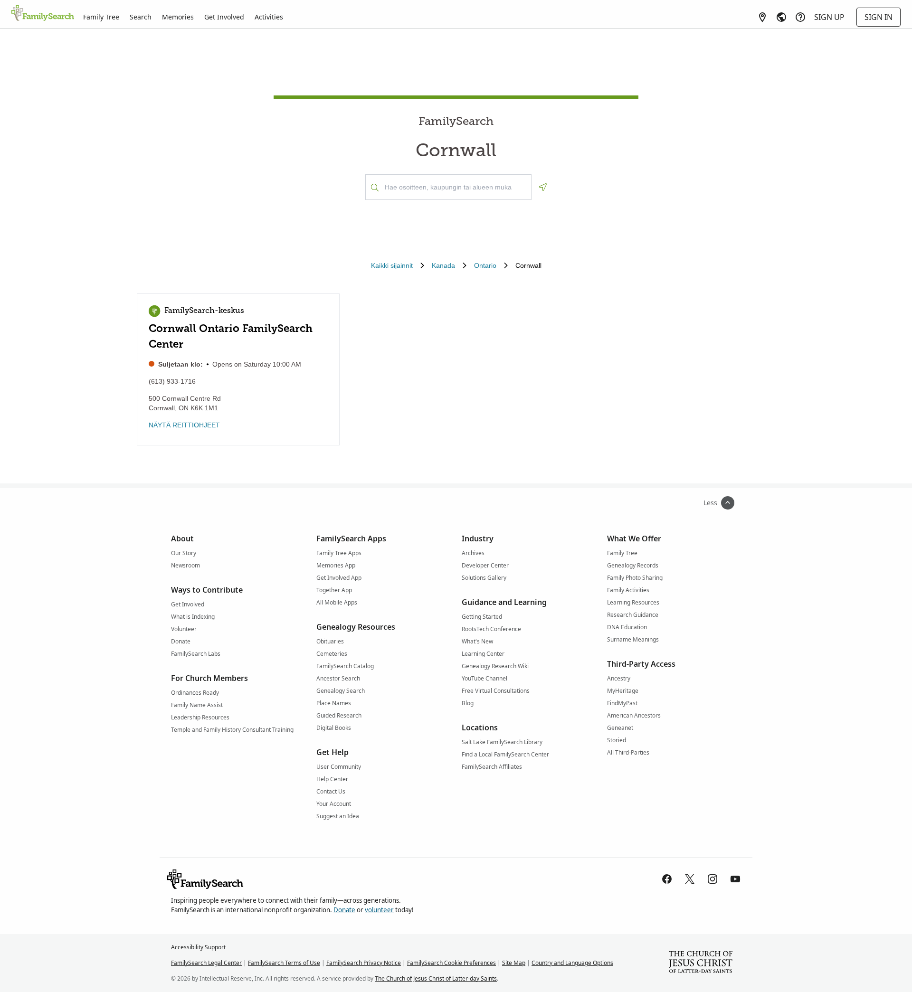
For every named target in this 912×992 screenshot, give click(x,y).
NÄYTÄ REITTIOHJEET (184, 425)
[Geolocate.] (543, 187)
